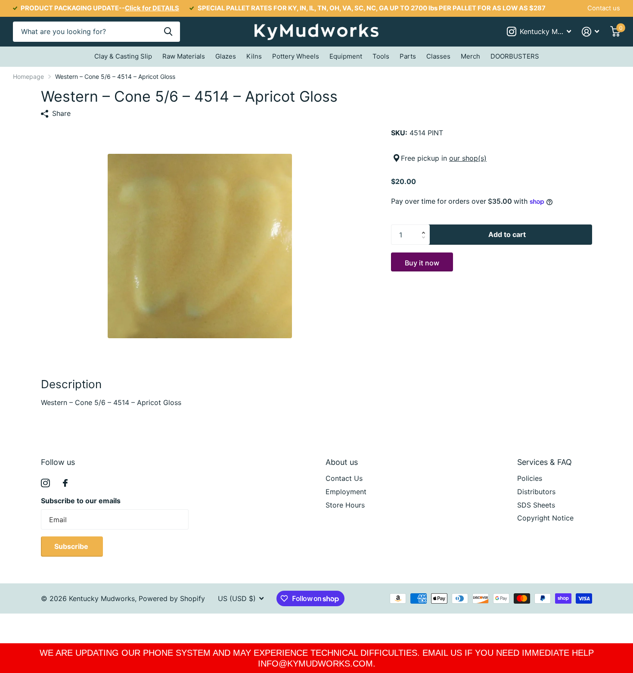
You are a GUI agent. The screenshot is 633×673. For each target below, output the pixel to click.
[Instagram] (45, 483)
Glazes (225, 56)
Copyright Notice (545, 518)
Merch (470, 56)
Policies (529, 478)
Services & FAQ (544, 462)
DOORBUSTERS (514, 56)
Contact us (603, 8)
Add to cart (507, 234)
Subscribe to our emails (81, 500)
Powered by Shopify (172, 598)
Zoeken (168, 32)
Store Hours (345, 505)
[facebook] (65, 483)
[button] (425, 227)
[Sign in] (590, 31)
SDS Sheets (536, 505)
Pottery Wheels (295, 56)
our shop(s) (468, 158)
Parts (408, 56)
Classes (438, 56)
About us (342, 462)
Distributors (536, 491)
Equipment (345, 56)
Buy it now (422, 263)
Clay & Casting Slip (123, 56)
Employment (346, 491)
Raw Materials (183, 56)
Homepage (28, 76)
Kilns (254, 56)
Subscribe (72, 546)
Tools (380, 56)
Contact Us (344, 478)
